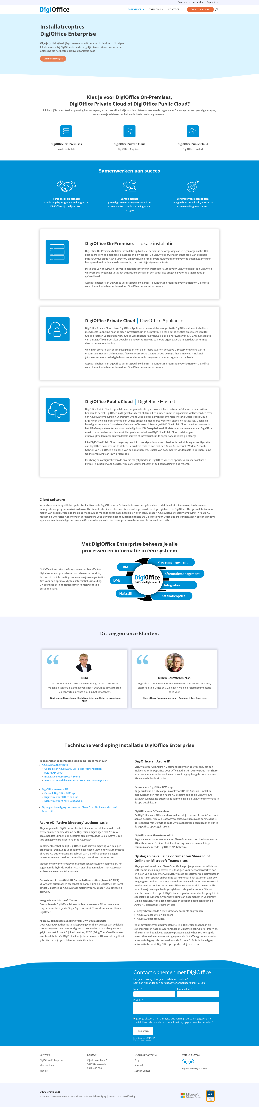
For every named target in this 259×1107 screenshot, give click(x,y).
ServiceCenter (142, 1070)
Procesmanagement (173, 562)
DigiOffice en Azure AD (55, 789)
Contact (173, 9)
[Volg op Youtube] (191, 1061)
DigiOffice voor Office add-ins (61, 797)
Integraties (172, 585)
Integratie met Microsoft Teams (62, 776)
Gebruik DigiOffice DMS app (60, 793)
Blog (136, 1060)
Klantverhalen (47, 1065)
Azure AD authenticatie (55, 765)
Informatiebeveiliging (95, 1096)
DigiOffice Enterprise (51, 1060)
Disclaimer (76, 1096)
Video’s (44, 1070)
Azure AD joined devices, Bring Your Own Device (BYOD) (76, 780)
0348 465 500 (94, 1068)
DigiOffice (134, 9)
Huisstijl (125, 593)
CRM (124, 567)
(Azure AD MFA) (53, 772)
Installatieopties (173, 596)
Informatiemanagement (182, 574)
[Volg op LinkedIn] (184, 1061)
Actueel (197, 2)
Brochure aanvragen (53, 58)
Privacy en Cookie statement (54, 1096)
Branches (182, 2)
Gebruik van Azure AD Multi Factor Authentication (73, 768)
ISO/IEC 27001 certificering (122, 1096)
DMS (117, 580)
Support (211, 2)
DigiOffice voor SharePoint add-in (63, 801)
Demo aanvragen (200, 9)
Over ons (155, 9)
